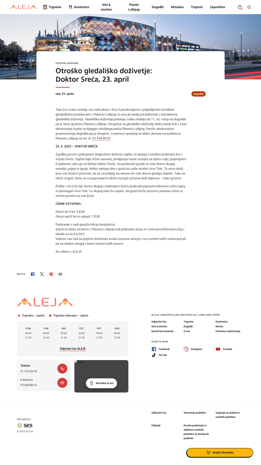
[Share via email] (60, 274)
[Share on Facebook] (33, 274)
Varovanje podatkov (195, 412)
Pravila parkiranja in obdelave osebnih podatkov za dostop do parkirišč (196, 431)
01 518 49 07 (102, 138)
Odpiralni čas (158, 412)
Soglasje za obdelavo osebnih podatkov (228, 414)
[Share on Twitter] (42, 274)
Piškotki (156, 425)
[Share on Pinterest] (51, 274)
